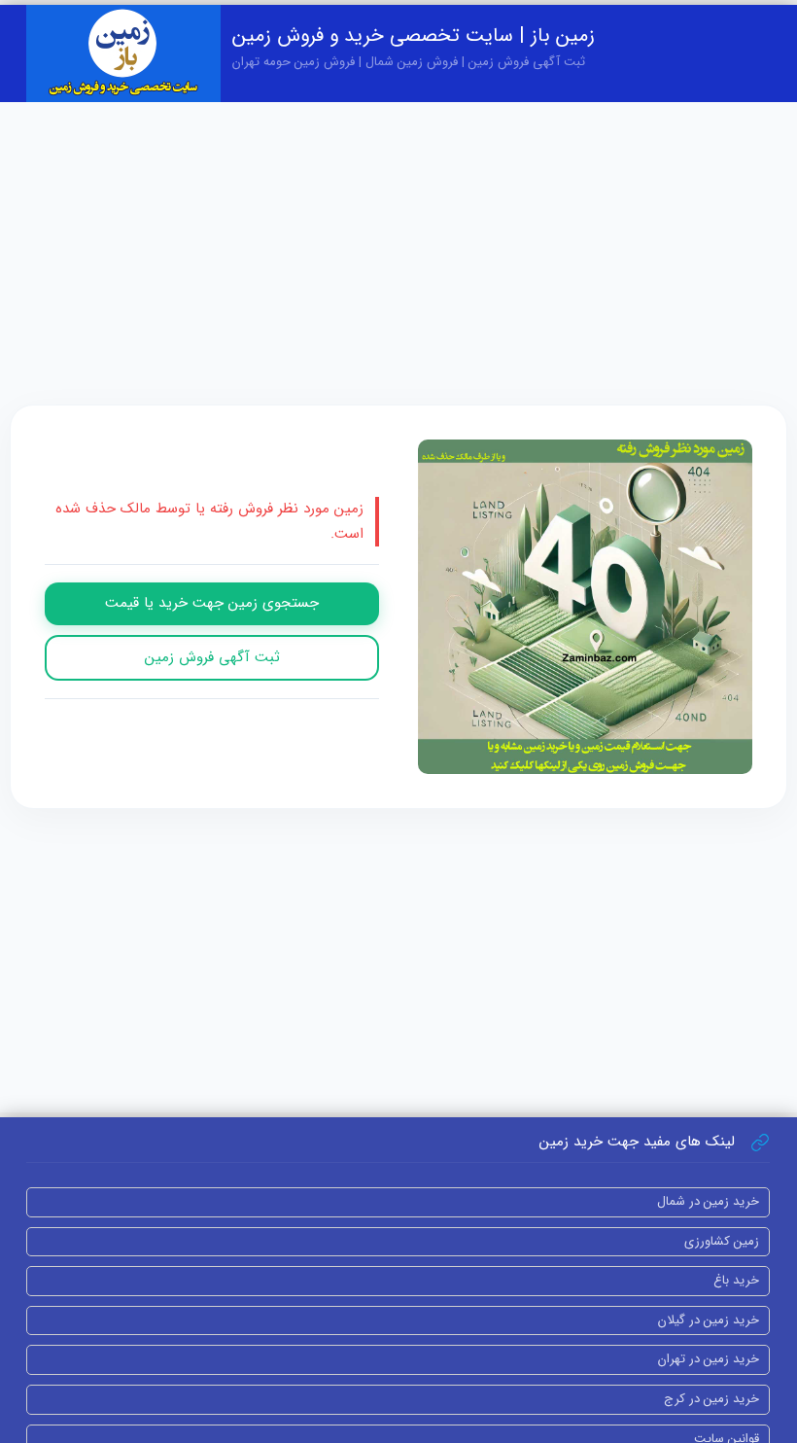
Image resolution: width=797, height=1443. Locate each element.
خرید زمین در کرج (711, 1399)
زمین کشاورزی (721, 1241)
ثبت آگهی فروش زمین (212, 657)
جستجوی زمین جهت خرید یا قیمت (212, 603)
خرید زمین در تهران (708, 1359)
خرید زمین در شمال (708, 1201)
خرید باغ (736, 1280)
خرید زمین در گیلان (708, 1320)
